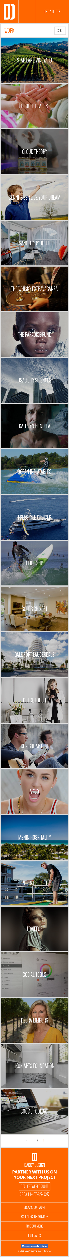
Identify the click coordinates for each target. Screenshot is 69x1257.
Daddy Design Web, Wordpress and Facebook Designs (9, 12)
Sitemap (48, 1250)
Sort (60, 31)
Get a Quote (52, 11)
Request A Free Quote (34, 1186)
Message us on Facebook (34, 1246)
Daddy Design (34, 1165)
